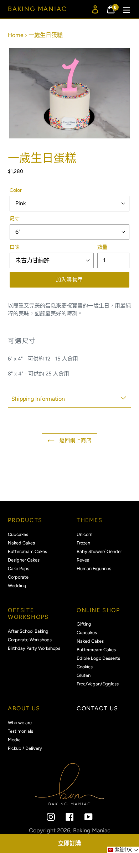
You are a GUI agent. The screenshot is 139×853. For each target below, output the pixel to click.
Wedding (17, 585)
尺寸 (15, 219)
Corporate (18, 577)
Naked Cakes (21, 543)
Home (16, 35)
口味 (15, 247)
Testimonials (20, 731)
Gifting (84, 624)
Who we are (20, 722)
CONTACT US (97, 708)
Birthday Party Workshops (34, 648)
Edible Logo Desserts (98, 658)
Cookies (85, 666)
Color (16, 190)
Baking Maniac (37, 9)
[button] (123, 850)
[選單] (126, 9)
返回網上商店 (75, 440)
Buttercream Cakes (27, 551)
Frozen (83, 543)
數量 (102, 247)
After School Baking (28, 631)
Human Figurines (94, 568)
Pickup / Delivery (25, 748)
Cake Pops (18, 568)
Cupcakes (18, 534)
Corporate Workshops (30, 639)
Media (14, 739)
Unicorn (84, 534)
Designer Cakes (24, 560)
